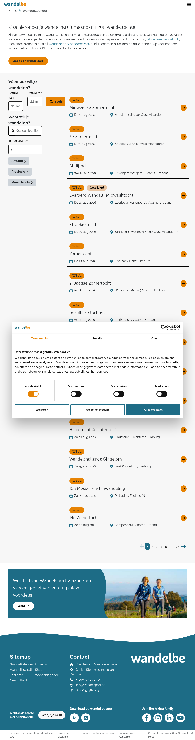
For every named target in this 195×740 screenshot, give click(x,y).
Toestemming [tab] (40, 338)
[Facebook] (146, 717)
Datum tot (34, 93)
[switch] (76, 394)
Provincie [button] (18, 171)
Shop (38, 669)
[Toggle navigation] (189, 4)
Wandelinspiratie (20, 669)
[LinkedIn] (169, 717)
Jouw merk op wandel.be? (126, 735)
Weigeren (42, 409)
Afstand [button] (17, 161)
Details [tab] (97, 338)
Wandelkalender (20, 664)
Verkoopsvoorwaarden (104, 733)
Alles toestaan (153, 409)
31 (177, 546)
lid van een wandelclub (163, 39)
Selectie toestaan (97, 409)
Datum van (13, 95)
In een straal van (19, 141)
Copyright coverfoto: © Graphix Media (164, 735)
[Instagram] (157, 717)
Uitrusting (42, 664)
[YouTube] (180, 717)
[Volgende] (184, 546)
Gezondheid (18, 680)
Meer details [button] (20, 182)
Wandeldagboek (45, 675)
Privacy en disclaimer (63, 735)
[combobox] (28, 131)
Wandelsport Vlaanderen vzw (69, 44)
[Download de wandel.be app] (74, 717)
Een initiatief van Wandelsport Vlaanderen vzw (31, 735)
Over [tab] (154, 338)
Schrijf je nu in (52, 715)
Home (12, 11)
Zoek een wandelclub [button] (28, 60)
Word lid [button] (23, 605)
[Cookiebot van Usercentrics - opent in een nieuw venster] (163, 327)
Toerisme (16, 675)
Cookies (86, 733)
